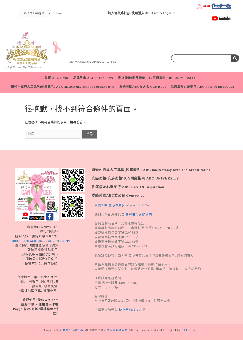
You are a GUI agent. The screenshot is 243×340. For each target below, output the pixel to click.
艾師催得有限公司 (138, 214)
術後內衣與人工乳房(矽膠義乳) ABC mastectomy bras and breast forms (63, 86)
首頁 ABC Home (57, 77)
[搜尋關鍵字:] (53, 134)
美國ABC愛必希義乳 (110, 205)
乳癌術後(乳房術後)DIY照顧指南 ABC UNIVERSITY (157, 77)
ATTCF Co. (141, 205)
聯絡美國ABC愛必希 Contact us (142, 86)
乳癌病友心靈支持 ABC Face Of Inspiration (202, 86)
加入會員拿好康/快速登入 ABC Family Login (139, 13)
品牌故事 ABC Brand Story (93, 77)
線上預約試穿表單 (132, 310)
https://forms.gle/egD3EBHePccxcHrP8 (41, 240)
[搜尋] (235, 58)
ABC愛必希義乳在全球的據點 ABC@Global (93, 62)
